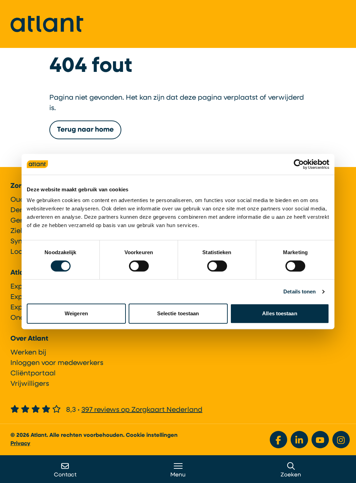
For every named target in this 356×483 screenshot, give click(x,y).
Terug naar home (85, 129)
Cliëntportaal (33, 373)
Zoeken (291, 475)
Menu (178, 475)
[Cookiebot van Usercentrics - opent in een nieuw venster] (298, 164)
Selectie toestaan (178, 313)
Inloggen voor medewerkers (56, 363)
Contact (65, 475)
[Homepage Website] (46, 24)
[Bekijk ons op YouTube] (320, 439)
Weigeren (76, 313)
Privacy (20, 444)
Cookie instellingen (152, 435)
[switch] (139, 266)
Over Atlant (29, 338)
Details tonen (299, 291)
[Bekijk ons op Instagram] (341, 439)
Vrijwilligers (29, 384)
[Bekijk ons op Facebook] (278, 439)
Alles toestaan (279, 313)
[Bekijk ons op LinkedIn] (299, 439)
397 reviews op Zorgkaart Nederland (141, 410)
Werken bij (28, 352)
